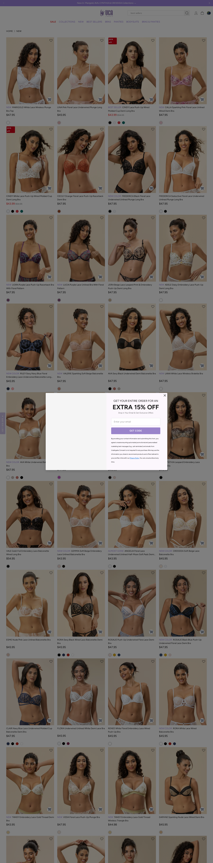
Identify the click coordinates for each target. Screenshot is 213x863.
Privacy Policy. (134, 458)
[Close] (164, 395)
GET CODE (136, 430)
